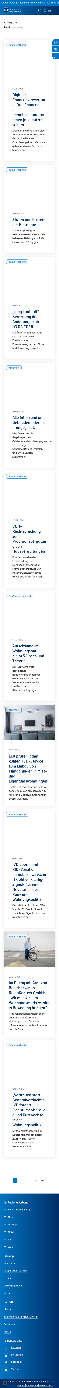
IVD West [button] (9, 1246)
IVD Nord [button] (9, 1231)
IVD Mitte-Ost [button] (11, 1224)
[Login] (49, 10)
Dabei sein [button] (9, 1324)
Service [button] (8, 1293)
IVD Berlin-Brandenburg (32, 3)
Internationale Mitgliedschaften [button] (21, 1316)
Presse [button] (7, 1331)
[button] (5, 1383)
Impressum (32, 1385)
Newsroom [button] (10, 1263)
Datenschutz (46, 1385)
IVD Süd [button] (8, 1239)
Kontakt (21, 1385)
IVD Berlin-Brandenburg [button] (17, 1209)
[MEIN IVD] (45, 10)
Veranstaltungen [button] (13, 1285)
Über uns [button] (8, 1309)
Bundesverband (10, 3)
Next (42, 1180)
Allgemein (14, 367)
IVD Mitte (51, 3)
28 (36, 1180)
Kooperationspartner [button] (15, 1270)
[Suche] (40, 10)
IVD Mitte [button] (9, 1216)
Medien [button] (8, 1278)
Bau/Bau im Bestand (20, 596)
